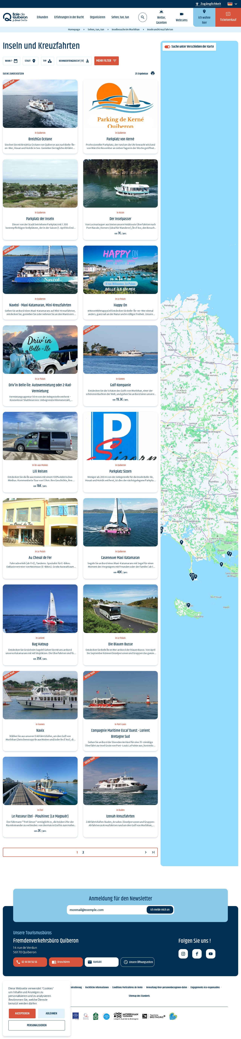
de (229, 4)
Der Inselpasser (120, 219)
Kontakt (97, 962)
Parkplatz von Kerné (120, 139)
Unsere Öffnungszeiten (141, 962)
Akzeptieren (22, 1013)
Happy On (120, 305)
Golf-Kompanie (120, 385)
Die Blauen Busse (120, 644)
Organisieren (97, 17)
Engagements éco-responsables (205, 987)
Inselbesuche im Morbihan (126, 29)
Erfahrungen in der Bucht (69, 17)
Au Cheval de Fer (40, 558)
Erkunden (42, 17)
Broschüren (63, 962)
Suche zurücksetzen (13, 74)
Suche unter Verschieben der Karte (193, 46)
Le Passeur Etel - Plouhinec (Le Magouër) (40, 816)
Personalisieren (37, 1025)
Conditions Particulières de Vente (127, 987)
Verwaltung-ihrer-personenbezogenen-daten (166, 987)
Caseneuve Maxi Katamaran (120, 558)
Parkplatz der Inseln (40, 219)
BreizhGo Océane (40, 139)
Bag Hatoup (40, 644)
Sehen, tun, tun (120, 17)
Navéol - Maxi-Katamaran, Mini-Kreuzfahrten (40, 305)
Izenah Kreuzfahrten (120, 816)
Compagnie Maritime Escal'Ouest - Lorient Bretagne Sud (120, 734)
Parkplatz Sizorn (120, 471)
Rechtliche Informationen (97, 987)
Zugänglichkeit (208, 4)
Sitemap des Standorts (139, 996)
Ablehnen (51, 1013)
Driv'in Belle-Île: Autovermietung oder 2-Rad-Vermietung (40, 388)
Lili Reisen (40, 471)
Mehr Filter (103, 60)
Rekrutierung (76, 987)
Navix (40, 731)
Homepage (74, 29)
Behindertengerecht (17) (71, 61)
